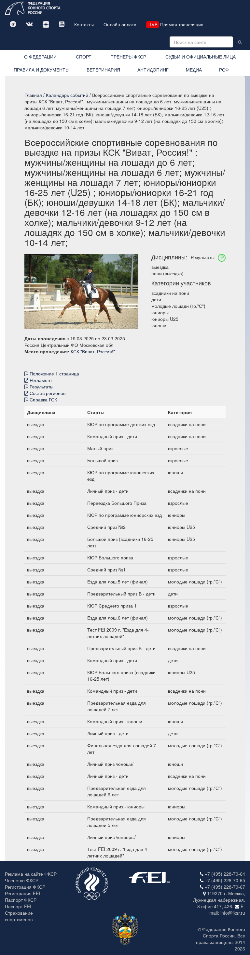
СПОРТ (83, 56)
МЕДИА (194, 69)
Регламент (40, 380)
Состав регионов (46, 393)
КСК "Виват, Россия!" (93, 351)
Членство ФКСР (21, 880)
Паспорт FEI (18, 906)
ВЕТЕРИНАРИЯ (103, 69)
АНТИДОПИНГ (153, 69)
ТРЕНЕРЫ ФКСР (128, 56)
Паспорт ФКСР (20, 899)
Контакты (84, 24)
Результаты (40, 386)
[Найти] (239, 42)
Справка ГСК (42, 399)
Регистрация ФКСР (25, 886)
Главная (33, 95)
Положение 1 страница (53, 373)
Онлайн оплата (120, 24)
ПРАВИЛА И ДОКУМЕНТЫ (41, 69)
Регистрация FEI (22, 893)
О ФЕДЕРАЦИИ (40, 56)
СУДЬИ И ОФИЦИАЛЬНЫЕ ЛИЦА (200, 56)
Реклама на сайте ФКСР (31, 873)
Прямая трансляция (175, 24)
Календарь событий (67, 95)
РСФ (224, 69)
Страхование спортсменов (19, 915)
